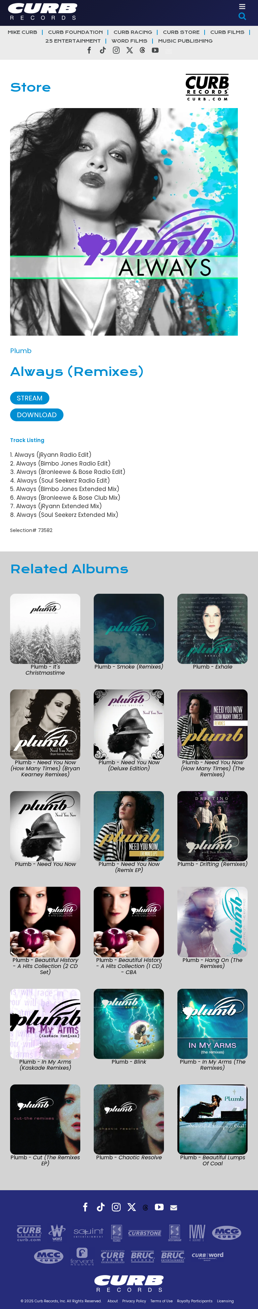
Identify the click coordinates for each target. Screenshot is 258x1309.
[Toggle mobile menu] (242, 6)
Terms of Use (161, 1301)
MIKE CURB (22, 32)
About (113, 1301)
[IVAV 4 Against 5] (198, 1232)
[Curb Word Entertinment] (207, 1256)
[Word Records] (58, 1232)
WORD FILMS (129, 41)
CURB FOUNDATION (75, 32)
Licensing (225, 1301)
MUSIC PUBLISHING (185, 41)
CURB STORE (181, 32)
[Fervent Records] (82, 1256)
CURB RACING (133, 32)
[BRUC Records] (144, 1256)
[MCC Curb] (49, 1256)
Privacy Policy (134, 1301)
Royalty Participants (195, 1301)
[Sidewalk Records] (117, 1232)
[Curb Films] (113, 1256)
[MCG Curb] (227, 1232)
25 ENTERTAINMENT (73, 41)
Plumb (21, 350)
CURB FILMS (227, 32)
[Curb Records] (30, 1232)
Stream (30, 398)
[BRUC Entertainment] (174, 1256)
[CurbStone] (145, 1232)
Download (37, 415)
